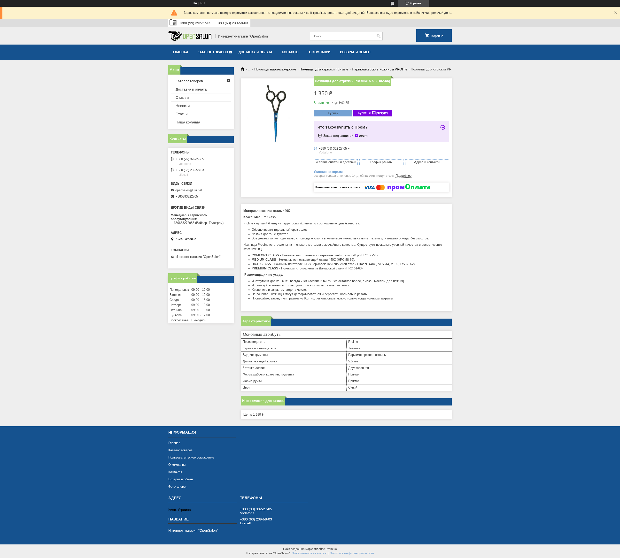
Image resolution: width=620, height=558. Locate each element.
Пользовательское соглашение (191, 457)
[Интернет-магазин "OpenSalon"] (190, 36)
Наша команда (188, 122)
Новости (183, 106)
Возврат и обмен (355, 52)
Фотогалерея (177, 486)
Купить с (364, 113)
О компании (319, 52)
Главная (180, 52)
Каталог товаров (213, 52)
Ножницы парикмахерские (275, 69)
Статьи (181, 114)
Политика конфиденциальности (352, 553)
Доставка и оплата (255, 52)
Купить (333, 113)
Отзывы (182, 97)
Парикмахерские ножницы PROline (379, 69)
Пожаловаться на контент (310, 553)
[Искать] (378, 36)
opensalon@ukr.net (188, 190)
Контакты (290, 52)
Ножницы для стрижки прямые (324, 69)
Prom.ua (331, 549)
